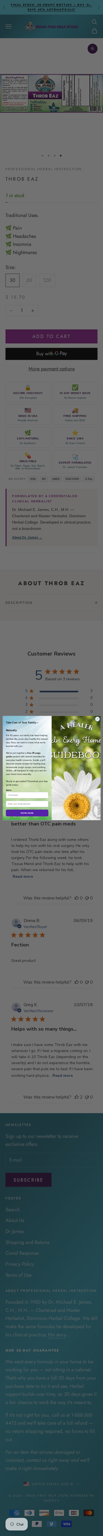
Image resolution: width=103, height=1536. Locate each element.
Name (8, 790)
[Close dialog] (97, 719)
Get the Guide (27, 813)
